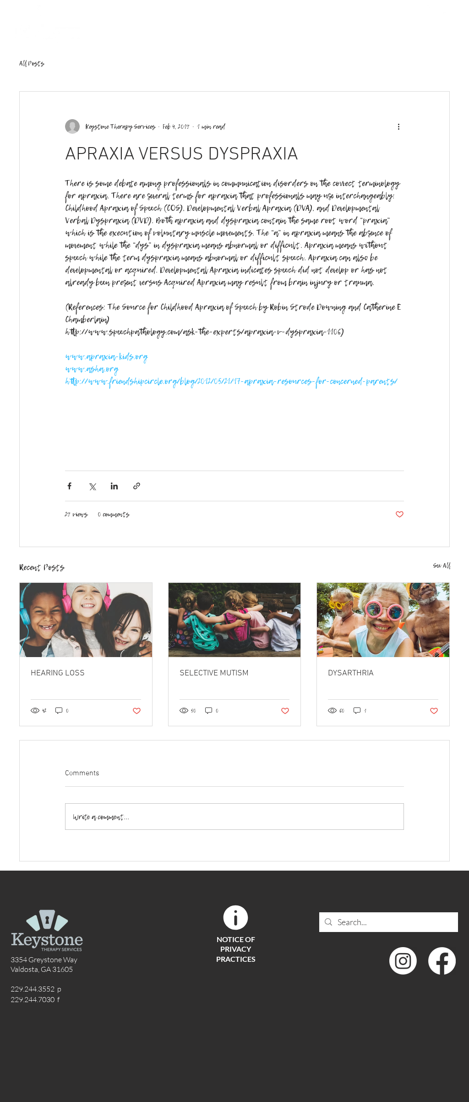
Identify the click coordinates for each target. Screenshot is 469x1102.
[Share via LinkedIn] (114, 486)
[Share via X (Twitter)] (91, 486)
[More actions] (398, 126)
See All (441, 565)
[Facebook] (444, 11)
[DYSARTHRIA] (383, 620)
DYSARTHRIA (351, 673)
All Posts (31, 63)
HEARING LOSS (58, 673)
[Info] (235, 917)
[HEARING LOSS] (86, 620)
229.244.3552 (358, 12)
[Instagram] (423, 11)
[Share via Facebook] (69, 486)
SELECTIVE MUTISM (214, 673)
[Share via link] (136, 486)
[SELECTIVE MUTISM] (235, 620)
